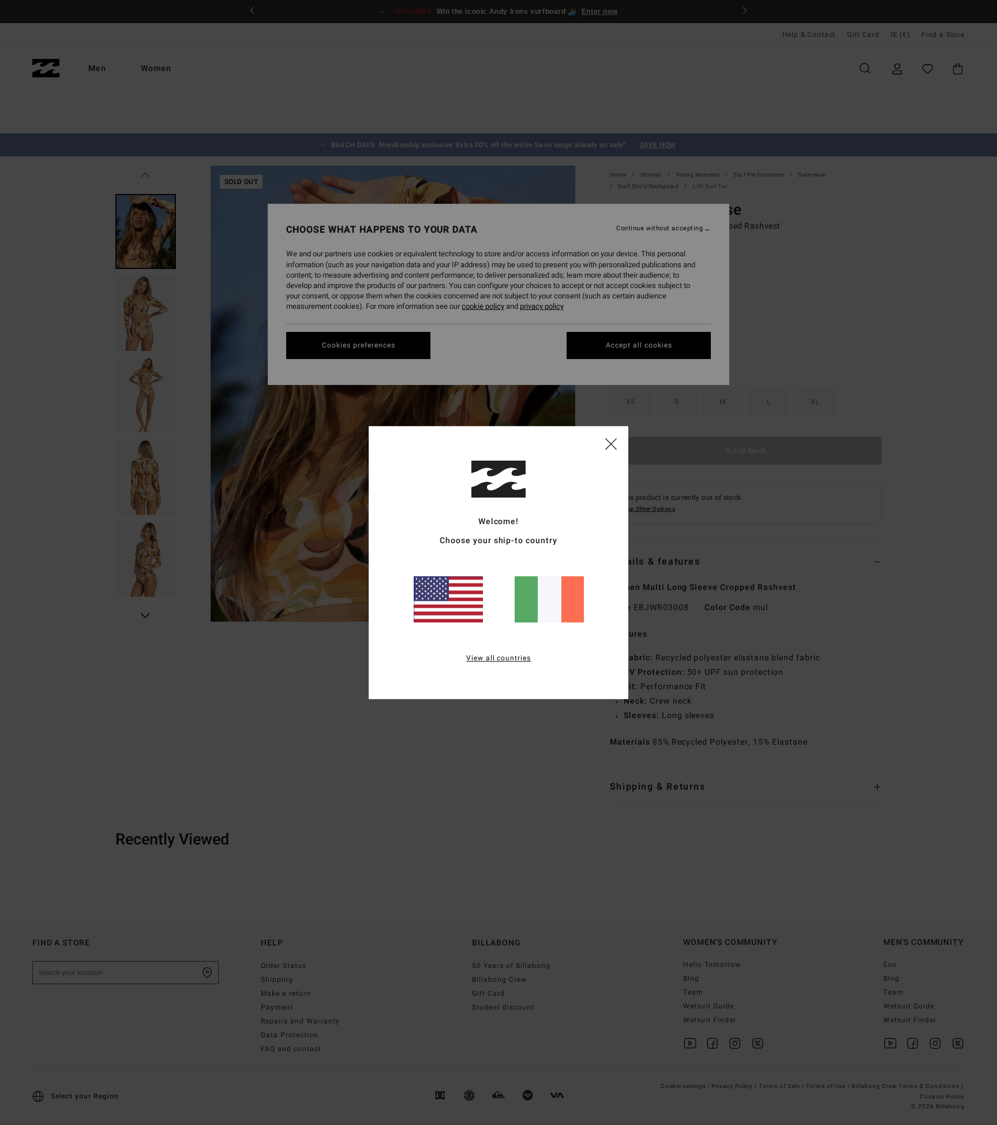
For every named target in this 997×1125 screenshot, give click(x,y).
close (611, 443)
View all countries (498, 658)
